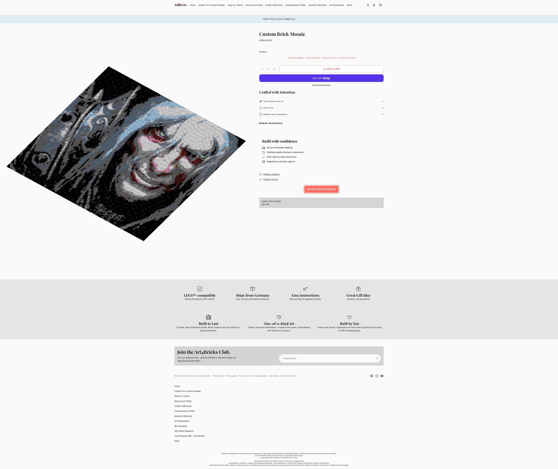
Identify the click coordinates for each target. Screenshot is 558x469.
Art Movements (181, 421)
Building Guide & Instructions (275, 114)
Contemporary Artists (184, 411)
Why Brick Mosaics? (184, 431)
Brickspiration (180, 426)
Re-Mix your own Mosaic (321, 189)
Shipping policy (260, 376)
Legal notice (274, 376)
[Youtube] (382, 376)
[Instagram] (377, 376)
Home (177, 386)
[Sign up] (376, 358)
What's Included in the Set (273, 101)
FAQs (176, 441)
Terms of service (246, 376)
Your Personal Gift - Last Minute (189, 436)
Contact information (288, 376)
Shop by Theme (181, 396)
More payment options (321, 85)
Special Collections (183, 416)
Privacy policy (231, 376)
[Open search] (368, 5)
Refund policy (218, 376)
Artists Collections (182, 406)
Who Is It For (268, 108)
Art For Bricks (186, 376)
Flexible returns (270, 179)
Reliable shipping (271, 174)
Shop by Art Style (182, 401)
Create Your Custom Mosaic (187, 391)
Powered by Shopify (201, 376)
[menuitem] (349, 5)
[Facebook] (371, 376)
